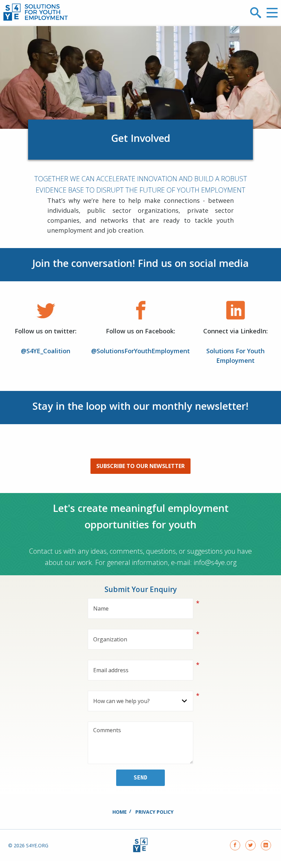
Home (119, 812)
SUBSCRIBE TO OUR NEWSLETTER (140, 466)
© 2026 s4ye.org (28, 845)
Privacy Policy (154, 812)
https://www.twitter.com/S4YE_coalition (250, 845)
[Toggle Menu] (272, 12)
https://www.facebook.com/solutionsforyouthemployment (235, 845)
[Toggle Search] (255, 12)
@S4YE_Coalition (45, 351)
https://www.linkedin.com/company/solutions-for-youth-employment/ (266, 845)
